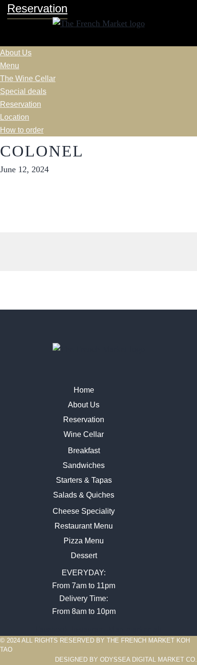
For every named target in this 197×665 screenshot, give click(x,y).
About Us (16, 53)
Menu (9, 66)
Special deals (23, 91)
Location (14, 117)
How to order (22, 130)
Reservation (20, 104)
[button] (98, 39)
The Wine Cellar (27, 78)
